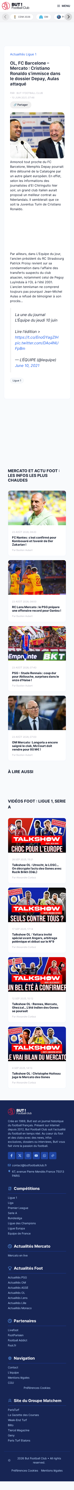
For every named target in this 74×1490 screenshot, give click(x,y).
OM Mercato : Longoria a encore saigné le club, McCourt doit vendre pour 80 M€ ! (35, 745)
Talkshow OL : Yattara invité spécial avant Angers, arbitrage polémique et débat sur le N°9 (34, 938)
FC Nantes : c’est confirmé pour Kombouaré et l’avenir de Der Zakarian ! (34, 541)
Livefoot (13, 1330)
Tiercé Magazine (18, 1430)
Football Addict (17, 1340)
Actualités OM (17, 1282)
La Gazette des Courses (23, 1415)
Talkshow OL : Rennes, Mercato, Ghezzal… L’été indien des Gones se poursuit (35, 1007)
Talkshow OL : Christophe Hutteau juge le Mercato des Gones (36, 1075)
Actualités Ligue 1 (23, 54)
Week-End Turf (17, 1420)
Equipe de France (19, 1233)
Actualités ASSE (18, 1287)
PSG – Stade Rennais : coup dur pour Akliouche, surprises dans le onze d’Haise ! (35, 676)
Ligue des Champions (22, 1223)
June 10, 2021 (27, 365)
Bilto (10, 1425)
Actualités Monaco (20, 1308)
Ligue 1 (17, 380)
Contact (13, 1367)
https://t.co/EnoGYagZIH (36, 337)
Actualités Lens (17, 1297)
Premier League (18, 1208)
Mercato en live (18, 1255)
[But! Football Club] (15, 6)
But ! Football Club (30, 93)
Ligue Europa (16, 1228)
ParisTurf (13, 1409)
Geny (11, 1435)
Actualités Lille (17, 1303)
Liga (10, 1202)
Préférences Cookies (37, 1387)
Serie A (12, 1213)
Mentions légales (18, 1377)
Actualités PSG (17, 1277)
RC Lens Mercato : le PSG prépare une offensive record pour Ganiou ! (36, 608)
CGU (11, 1382)
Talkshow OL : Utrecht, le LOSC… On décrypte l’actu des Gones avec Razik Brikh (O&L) (37, 868)
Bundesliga (15, 1218)
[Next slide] (68, 16)
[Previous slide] (5, 16)
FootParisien (15, 1335)
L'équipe (13, 1372)
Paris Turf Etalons (19, 1440)
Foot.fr (12, 1345)
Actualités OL (16, 1292)
